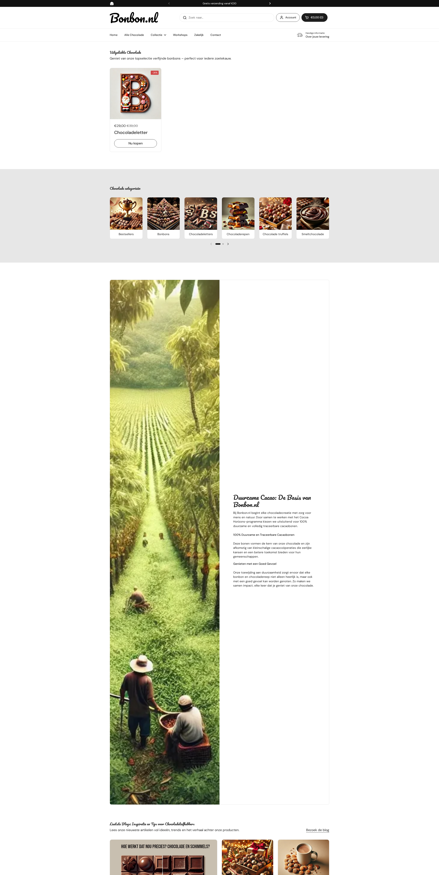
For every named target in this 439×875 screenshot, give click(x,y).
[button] (314, 17)
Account (290, 17)
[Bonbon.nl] (134, 17)
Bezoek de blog (317, 830)
